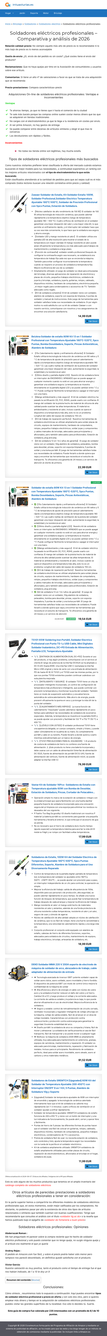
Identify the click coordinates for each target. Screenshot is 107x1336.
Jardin (22, 13)
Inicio (8, 24)
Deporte (34, 13)
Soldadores (30, 24)
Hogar (8, 13)
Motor (46, 13)
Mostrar (35, 1280)
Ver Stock (93, 321)
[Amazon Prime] (95, 316)
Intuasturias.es (23, 4)
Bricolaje (58, 13)
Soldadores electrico (49, 24)
